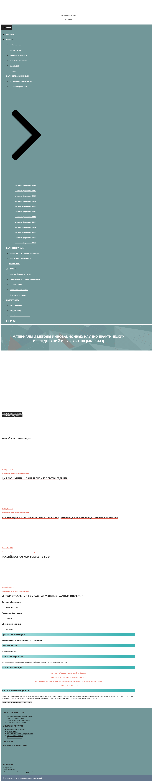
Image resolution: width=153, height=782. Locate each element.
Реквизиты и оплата (18, 55)
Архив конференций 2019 (25, 222)
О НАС (8, 39)
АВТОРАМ (10, 269)
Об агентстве (15, 45)
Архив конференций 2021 (25, 211)
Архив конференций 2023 (25, 201)
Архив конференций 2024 (25, 196)
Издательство (16, 305)
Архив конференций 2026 (25, 185)
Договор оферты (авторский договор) (20, 716)
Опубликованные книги (20, 316)
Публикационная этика (15, 718)
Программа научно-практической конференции (68, 677)
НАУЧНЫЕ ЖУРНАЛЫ (15, 248)
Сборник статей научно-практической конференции (68, 673)
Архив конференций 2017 (25, 232)
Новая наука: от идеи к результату (24, 253)
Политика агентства (18, 60)
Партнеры (14, 66)
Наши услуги (15, 50)
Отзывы (13, 71)
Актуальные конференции (21, 81)
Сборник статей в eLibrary (68, 685)
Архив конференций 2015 (25, 243)
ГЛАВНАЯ (10, 34)
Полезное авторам (18, 295)
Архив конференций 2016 (25, 238)
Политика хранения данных (17, 722)
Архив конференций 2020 (25, 217)
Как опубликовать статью (20, 274)
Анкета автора (16, 284)
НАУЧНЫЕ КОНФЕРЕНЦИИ (17, 76)
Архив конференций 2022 (25, 206)
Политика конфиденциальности (18, 720)
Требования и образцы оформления (25, 279)
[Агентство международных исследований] (15, 12)
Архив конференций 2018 (25, 227)
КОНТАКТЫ (11, 321)
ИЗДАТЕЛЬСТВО (13, 300)
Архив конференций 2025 (25, 191)
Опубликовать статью (68, 15)
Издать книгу (68, 19)
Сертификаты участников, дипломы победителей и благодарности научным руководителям (68, 681)
